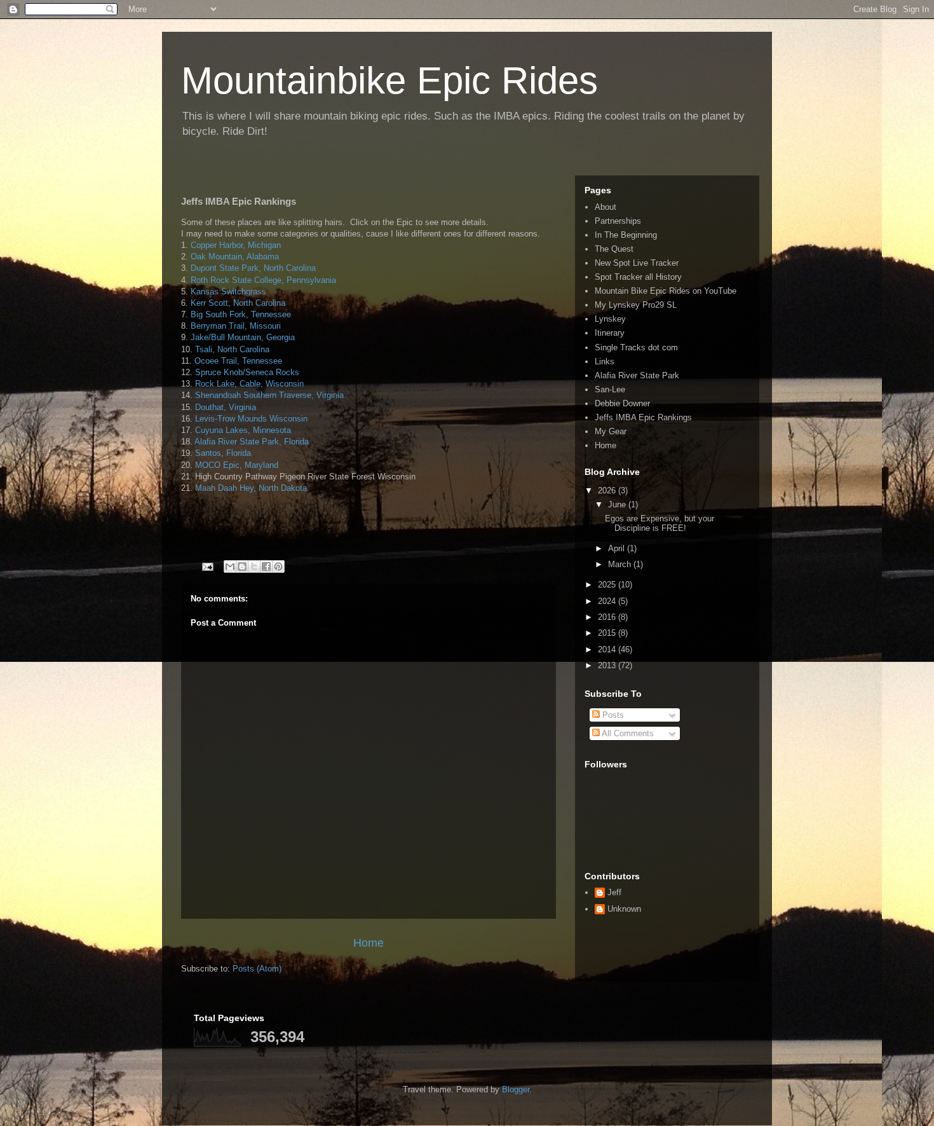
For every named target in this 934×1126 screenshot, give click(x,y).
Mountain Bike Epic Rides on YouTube (665, 291)
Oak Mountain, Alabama (235, 256)
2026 (608, 490)
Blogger (515, 1089)
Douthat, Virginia (225, 407)
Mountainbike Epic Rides (389, 80)
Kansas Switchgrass (228, 291)
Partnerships (618, 221)
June (618, 504)
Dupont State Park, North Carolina (253, 268)
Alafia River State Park (637, 375)
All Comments (627, 733)
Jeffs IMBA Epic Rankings (643, 417)
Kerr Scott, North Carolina (238, 303)
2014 (608, 649)
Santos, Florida (223, 453)
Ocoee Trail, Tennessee (238, 361)
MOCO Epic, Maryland (236, 465)
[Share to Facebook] (266, 566)
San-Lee (610, 389)
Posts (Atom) (257, 968)
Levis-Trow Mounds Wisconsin (251, 418)
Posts (612, 715)
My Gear (610, 431)
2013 (608, 665)
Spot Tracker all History (638, 277)
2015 (608, 633)
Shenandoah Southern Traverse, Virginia (269, 395)
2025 (608, 584)
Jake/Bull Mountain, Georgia (241, 337)
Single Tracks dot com (636, 347)
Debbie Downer (622, 403)
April (617, 548)
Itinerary (610, 333)
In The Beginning (626, 235)
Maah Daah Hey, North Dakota (251, 488)
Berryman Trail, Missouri (236, 326)
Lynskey (610, 319)
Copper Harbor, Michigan (236, 245)
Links (604, 361)
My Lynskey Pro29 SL (636, 305)
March (620, 564)
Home (368, 943)
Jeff (614, 892)
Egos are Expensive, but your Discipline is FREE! (659, 523)
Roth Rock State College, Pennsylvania (263, 280)
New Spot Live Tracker (637, 263)
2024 (608, 601)
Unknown (624, 909)
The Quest (614, 249)
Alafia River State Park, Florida (251, 441)
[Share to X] (254, 566)
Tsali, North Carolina (232, 349)
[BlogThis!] (242, 566)
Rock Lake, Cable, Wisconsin (249, 383)
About (605, 207)
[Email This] (230, 566)
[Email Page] (207, 566)
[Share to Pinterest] (278, 566)
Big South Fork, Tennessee (241, 314)
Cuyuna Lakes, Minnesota (243, 430)
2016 (608, 617)
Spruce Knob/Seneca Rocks (247, 372)
